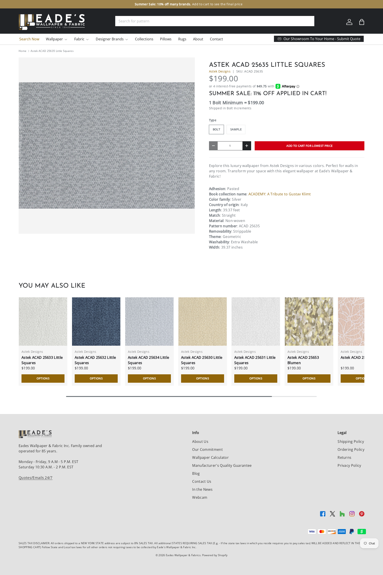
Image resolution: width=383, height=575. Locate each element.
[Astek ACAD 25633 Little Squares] (43, 321)
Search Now (29, 39)
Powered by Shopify (215, 555)
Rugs (182, 39)
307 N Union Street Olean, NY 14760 (194, 4)
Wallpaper (54, 39)
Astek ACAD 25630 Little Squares (201, 360)
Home (22, 51)
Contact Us (201, 481)
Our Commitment (207, 449)
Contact (216, 39)
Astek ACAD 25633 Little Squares (42, 360)
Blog (196, 473)
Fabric (79, 39)
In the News (202, 489)
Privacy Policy (349, 465)
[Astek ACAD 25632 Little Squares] (96, 321)
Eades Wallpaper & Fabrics (183, 555)
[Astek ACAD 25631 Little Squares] (256, 321)
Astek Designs (220, 71)
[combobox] (214, 21)
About (198, 39)
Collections (144, 39)
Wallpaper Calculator (210, 457)
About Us (200, 441)
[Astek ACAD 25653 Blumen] (309, 321)
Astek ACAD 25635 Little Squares (52, 51)
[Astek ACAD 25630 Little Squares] (202, 321)
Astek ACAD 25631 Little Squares (255, 360)
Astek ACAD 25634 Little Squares (148, 360)
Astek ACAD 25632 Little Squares (95, 360)
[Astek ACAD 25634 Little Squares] (149, 321)
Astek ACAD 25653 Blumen (303, 360)
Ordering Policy (351, 449)
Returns (344, 457)
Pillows (166, 39)
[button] (362, 22)
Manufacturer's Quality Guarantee (222, 465)
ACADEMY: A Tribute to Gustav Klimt (279, 194)
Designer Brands (110, 39)
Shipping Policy (351, 441)
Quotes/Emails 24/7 (36, 477)
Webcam (199, 497)
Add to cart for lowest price (309, 146)
